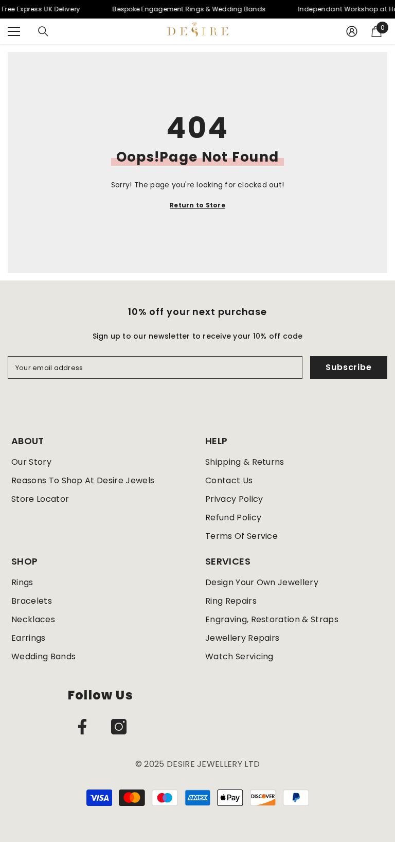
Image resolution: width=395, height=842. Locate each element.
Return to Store (197, 205)
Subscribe (348, 367)
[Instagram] (118, 726)
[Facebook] (82, 726)
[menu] (14, 31)
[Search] (43, 31)
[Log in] (351, 31)
